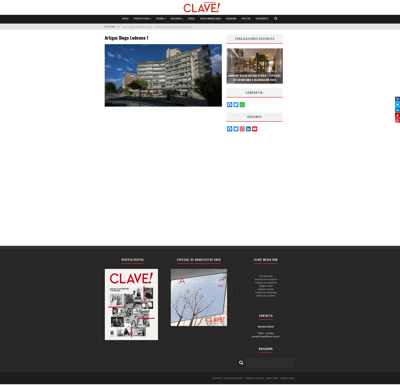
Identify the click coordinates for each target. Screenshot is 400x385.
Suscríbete (262, 18)
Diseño (160, 18)
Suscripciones (266, 276)
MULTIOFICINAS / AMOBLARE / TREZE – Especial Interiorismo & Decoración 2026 (157, 27)
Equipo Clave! (266, 285)
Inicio (125, 18)
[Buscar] (276, 18)
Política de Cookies (265, 295)
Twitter (246, 18)
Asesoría (176, 18)
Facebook (231, 18)
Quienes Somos (266, 289)
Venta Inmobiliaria (210, 18)
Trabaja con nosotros (266, 282)
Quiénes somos (287, 378)
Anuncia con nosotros (266, 279)
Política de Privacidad (266, 292)
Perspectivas (141, 18)
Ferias (191, 18)
